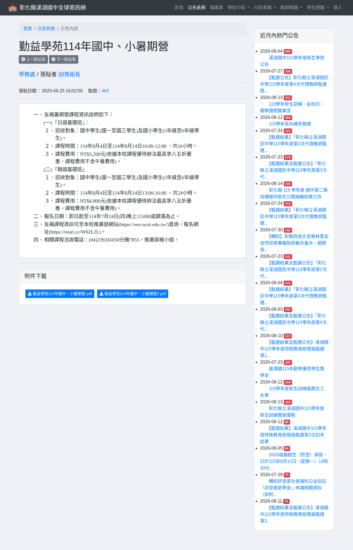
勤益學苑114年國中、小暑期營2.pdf (134, 293)
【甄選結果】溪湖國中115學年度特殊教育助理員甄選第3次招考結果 (293, 435)
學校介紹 (237, 7)
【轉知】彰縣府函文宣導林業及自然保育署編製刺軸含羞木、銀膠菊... (294, 243)
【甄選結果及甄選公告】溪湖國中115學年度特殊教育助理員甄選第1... (294, 349)
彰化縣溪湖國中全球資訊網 (53, 8)
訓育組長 (69, 74)
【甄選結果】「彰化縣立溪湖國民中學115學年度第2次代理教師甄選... (293, 144)
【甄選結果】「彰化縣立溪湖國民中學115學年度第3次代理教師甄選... (293, 217)
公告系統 (196, 7)
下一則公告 (65, 59)
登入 (337, 7)
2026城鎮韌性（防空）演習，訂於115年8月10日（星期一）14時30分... (294, 461)
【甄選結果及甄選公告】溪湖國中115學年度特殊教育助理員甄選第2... (294, 514)
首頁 (180, 7)
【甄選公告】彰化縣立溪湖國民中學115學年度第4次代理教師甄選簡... (294, 84)
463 (105, 90)
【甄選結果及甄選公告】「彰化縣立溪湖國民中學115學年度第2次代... (293, 269)
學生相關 (316, 7)
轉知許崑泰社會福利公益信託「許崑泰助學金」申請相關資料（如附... (293, 488)
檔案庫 (216, 7)
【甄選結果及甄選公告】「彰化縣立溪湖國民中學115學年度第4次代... (293, 322)
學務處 (27, 74)
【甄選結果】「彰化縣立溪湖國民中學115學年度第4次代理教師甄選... (293, 296)
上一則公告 (35, 59)
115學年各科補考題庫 (290, 124)
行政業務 (263, 7)
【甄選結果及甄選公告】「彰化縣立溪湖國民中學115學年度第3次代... (293, 170)
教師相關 (289, 7)
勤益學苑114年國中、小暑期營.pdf (62, 293)
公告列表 (46, 28)
